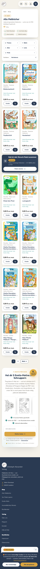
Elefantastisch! (8, 89)
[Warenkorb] (35, 4)
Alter (8, 48)
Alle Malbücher (6, 493)
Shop (9, 12)
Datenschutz (24, 440)
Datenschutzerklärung (20, 560)
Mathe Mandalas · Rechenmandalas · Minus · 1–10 (10, 294)
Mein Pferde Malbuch (26, 338)
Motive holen (20, 434)
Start (4, 12)
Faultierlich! (7, 135)
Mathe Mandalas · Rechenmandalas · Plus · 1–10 (28, 294)
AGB (3, 547)
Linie (25, 48)
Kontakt (4, 526)
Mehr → (24, 361)
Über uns (4, 518)
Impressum (5, 538)
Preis (8, 52)
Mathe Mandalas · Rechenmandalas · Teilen (28, 248)
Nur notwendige (11, 564)
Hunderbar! (26, 135)
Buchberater (5, 509)
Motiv (25, 43)
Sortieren (6, 57)
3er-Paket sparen (7, 497)
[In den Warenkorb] (15, 103)
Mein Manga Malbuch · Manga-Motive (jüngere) (9, 338)
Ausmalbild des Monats (9, 505)
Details (8, 103)
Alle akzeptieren (29, 564)
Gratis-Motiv (5, 501)
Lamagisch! (26, 201)
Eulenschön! (26, 89)
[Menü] (21, 4)
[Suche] (26, 4)
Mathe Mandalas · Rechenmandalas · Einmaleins (10, 248)
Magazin (4, 522)
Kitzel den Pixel (8, 201)
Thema (9, 43)
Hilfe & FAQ (5, 530)
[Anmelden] (31, 4)
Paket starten (19, 169)
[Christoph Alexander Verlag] (3, 3)
